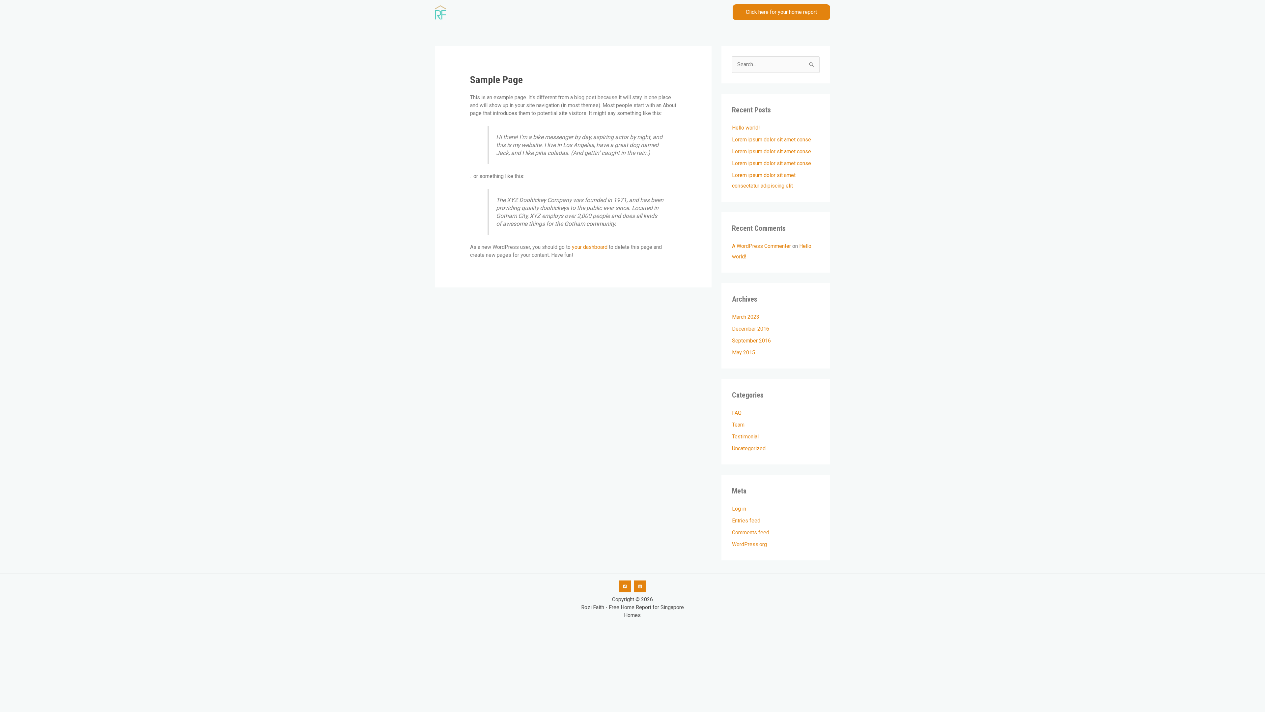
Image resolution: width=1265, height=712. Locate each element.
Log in (739, 509)
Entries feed (746, 521)
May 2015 (743, 352)
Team (738, 425)
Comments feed (750, 532)
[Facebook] (625, 586)
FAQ (737, 413)
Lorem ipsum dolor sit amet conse (771, 139)
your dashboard (589, 247)
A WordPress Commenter (761, 246)
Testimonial (745, 436)
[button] (781, 12)
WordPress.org (749, 544)
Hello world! (746, 128)
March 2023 (745, 317)
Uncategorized (749, 448)
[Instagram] (640, 586)
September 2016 (751, 341)
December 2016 (750, 329)
